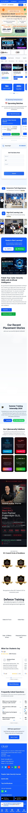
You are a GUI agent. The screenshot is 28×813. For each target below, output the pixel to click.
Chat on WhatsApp (19, 421)
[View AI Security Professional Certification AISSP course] (13, 267)
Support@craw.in (10, 771)
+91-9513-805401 (9, 773)
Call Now (8, 250)
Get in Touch (13, 747)
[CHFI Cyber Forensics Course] (14, 52)
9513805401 (21, 145)
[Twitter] (5, 777)
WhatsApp (20, 250)
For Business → (13, 1)
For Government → (21, 1)
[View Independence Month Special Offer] (13, 21)
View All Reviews (13, 693)
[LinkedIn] (12, 777)
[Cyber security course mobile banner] (13, 43)
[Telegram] (5, 801)
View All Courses (14, 113)
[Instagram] (19, 777)
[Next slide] (24, 201)
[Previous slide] (2, 201)
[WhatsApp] (15, 777)
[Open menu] (24, 4)
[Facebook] (2, 777)
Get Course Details (7, 314)
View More (5, 310)
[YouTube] (9, 777)
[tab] (3, 57)
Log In (19, 4)
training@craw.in (8, 768)
